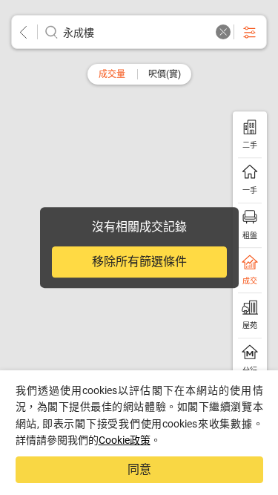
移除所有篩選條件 (139, 262)
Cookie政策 (124, 440)
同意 (139, 469)
